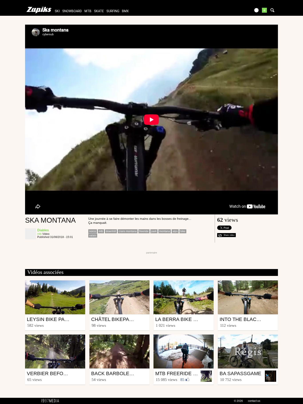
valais (92, 235)
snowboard (72, 11)
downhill (111, 231)
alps (175, 231)
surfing (112, 11)
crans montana (128, 231)
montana (164, 231)
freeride (144, 231)
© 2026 (238, 400)
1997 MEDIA (51, 401)
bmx (125, 11)
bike (182, 231)
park (154, 231)
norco (92, 231)
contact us (254, 400)
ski (57, 11)
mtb (88, 11)
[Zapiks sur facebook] (238, 11)
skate (99, 11)
